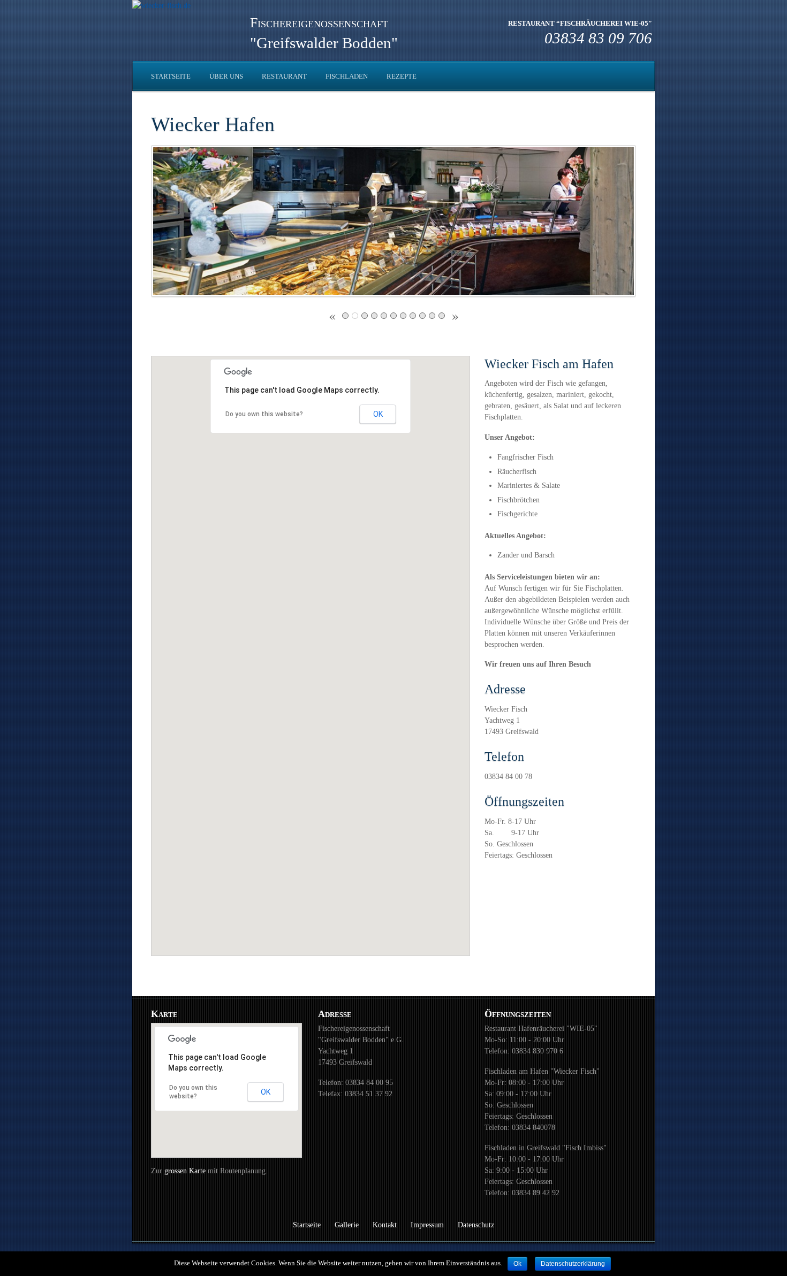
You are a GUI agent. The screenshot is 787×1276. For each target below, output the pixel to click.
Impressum (427, 1225)
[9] (422, 315)
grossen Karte (186, 1171)
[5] (384, 315)
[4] (374, 315)
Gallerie (347, 1225)
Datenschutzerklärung (573, 1263)
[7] (403, 315)
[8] (413, 315)
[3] (364, 315)
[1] (345, 315)
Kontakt (385, 1225)
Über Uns (226, 76)
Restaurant (284, 76)
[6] (393, 315)
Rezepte (402, 76)
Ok (517, 1263)
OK (378, 414)
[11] (441, 315)
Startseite (171, 76)
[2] (355, 315)
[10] (432, 315)
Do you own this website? (264, 414)
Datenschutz (476, 1225)
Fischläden (347, 76)
